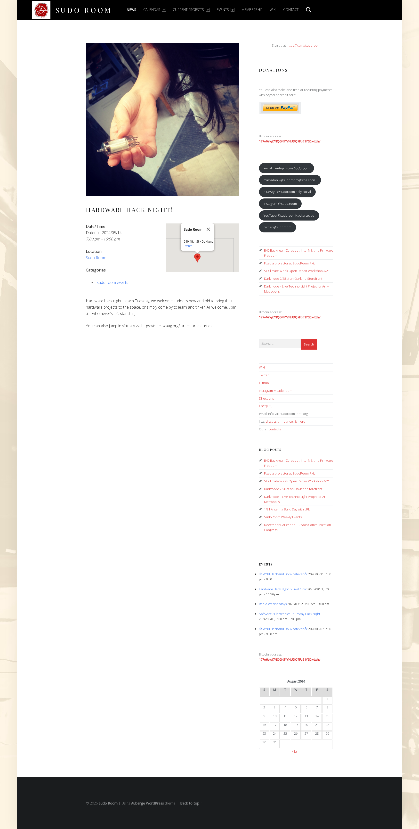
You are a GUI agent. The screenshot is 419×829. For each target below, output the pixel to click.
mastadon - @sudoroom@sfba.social (290, 180)
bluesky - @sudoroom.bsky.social (287, 191)
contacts (274, 429)
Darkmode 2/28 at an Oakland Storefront (293, 278)
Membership (252, 9)
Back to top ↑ (191, 803)
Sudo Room (83, 10)
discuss (271, 421)
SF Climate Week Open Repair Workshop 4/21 (297, 271)
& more (299, 421)
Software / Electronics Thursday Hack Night (289, 614)
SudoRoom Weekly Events (283, 517)
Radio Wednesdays (273, 604)
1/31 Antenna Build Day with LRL (287, 509)
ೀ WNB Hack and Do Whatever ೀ (283, 574)
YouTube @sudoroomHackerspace (289, 215)
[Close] (208, 229)
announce (285, 421)
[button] (197, 258)
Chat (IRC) (265, 406)
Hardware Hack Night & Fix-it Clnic (283, 589)
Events (223, 9)
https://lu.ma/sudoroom (303, 45)
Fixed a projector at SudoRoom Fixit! (289, 263)
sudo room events (112, 282)
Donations (273, 70)
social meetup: (286, 168)
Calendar (151, 9)
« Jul (295, 751)
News (131, 9)
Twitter (264, 375)
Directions (266, 398)
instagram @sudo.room (280, 203)
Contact (290, 9)
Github (264, 383)
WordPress (155, 803)
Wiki (273, 9)
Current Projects (188, 9)
